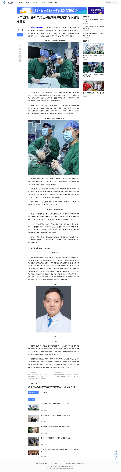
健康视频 (50, 2)
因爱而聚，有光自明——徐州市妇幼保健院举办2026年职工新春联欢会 (60, 450)
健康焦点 (28, 2)
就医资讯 (35, 2)
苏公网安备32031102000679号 (66, 466)
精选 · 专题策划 (43, 392)
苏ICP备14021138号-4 (53, 466)
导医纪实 (43, 2)
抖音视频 (116, 457)
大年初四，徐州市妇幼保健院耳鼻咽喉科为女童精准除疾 (93, 75)
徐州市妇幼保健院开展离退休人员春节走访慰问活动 (55, 415)
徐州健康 (21, 2)
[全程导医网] (10, 2)
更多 (103, 16)
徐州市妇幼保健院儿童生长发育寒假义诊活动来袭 (55, 404)
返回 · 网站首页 (33, 392)
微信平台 (116, 452)
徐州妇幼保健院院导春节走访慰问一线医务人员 (51, 387)
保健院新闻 (19, 35)
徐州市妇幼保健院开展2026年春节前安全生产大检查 (56, 438)
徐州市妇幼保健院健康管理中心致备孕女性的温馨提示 (56, 426)
